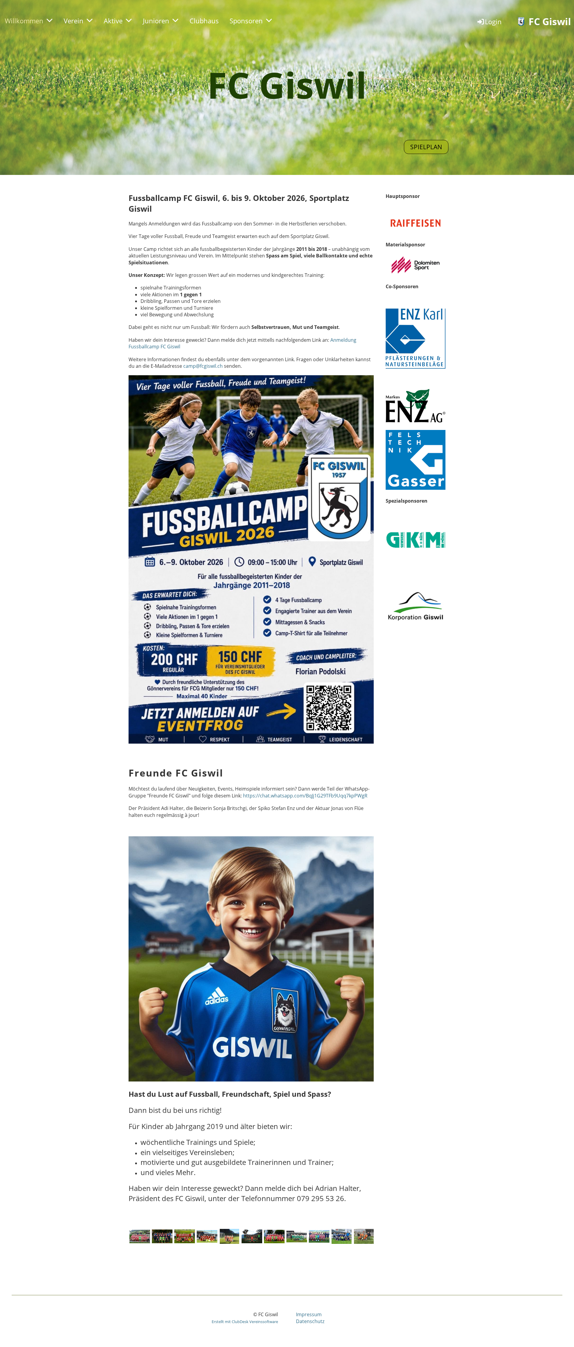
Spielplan (426, 147)
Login (493, 21)
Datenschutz (310, 1321)
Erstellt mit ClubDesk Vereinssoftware (245, 1321)
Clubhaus (204, 20)
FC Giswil (550, 21)
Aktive (113, 20)
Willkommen (24, 20)
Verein (73, 20)
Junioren (156, 20)
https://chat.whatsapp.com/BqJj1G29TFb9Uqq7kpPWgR (305, 795)
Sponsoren (246, 20)
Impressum (309, 1314)
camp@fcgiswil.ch (203, 366)
